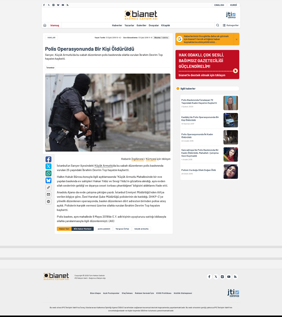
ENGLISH (219, 5)
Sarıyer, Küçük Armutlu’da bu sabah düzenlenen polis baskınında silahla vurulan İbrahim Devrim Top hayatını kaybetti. (104, 56)
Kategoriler (233, 25)
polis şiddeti (104, 228)
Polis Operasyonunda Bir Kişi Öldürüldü (89, 49)
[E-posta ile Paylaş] (48, 194)
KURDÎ (233, 5)
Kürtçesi (151, 158)
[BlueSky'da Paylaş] (48, 180)
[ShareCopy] (48, 187)
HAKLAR (51, 37)
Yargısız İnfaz (122, 228)
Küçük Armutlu (103, 165)
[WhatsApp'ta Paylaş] (48, 173)
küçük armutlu (141, 228)
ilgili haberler (188, 88)
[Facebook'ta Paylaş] (48, 159)
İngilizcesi (137, 158)
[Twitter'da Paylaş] (48, 166)
